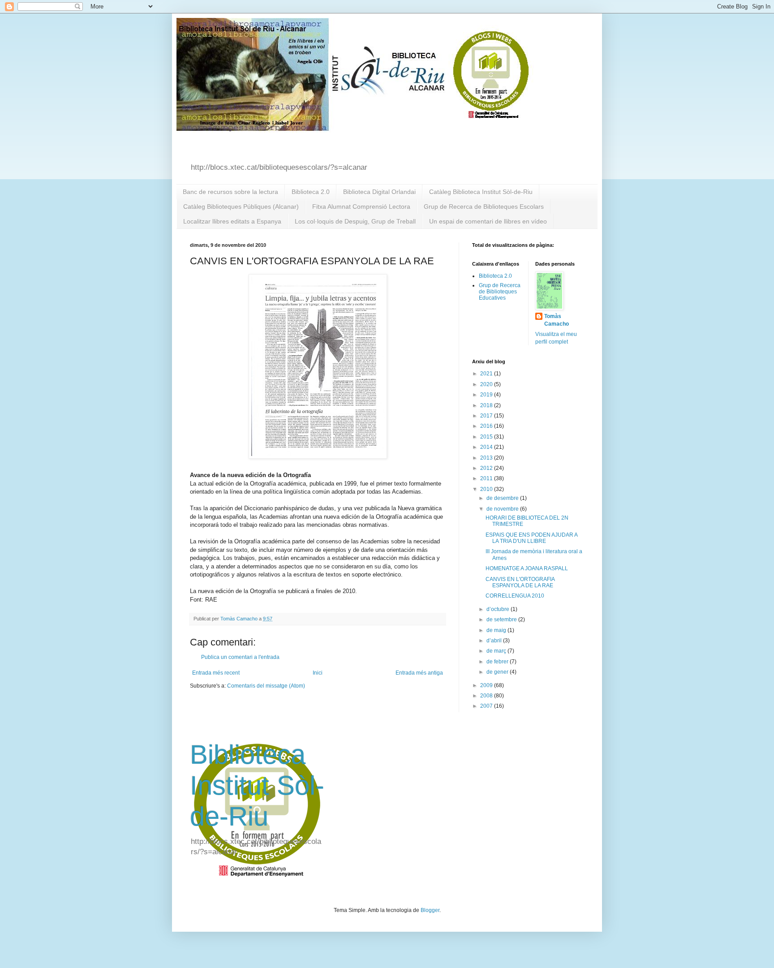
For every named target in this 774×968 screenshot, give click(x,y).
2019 (487, 395)
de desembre (503, 498)
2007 (487, 706)
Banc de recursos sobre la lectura (230, 191)
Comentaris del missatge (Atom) (266, 686)
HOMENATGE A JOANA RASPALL (527, 568)
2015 (487, 437)
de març (496, 651)
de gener (498, 672)
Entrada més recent (216, 673)
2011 (487, 478)
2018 (487, 405)
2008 (487, 696)
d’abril (494, 640)
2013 (487, 458)
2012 (487, 468)
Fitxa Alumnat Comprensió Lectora (361, 206)
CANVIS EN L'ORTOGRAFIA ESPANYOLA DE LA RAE (520, 582)
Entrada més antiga (419, 673)
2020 (487, 384)
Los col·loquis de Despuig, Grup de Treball (355, 221)
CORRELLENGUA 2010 (515, 596)
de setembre (502, 619)
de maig (496, 630)
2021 (487, 373)
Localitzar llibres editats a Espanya (232, 221)
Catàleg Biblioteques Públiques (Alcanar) (241, 206)
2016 (487, 426)
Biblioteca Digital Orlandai (379, 191)
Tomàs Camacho (556, 320)
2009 (487, 685)
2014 (487, 447)
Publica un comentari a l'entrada (240, 657)
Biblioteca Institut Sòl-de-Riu (257, 785)
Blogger (430, 910)
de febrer (498, 661)
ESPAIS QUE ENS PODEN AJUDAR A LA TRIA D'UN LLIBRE (531, 538)
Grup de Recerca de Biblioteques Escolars (484, 206)
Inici (317, 673)
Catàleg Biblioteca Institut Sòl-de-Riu (481, 191)
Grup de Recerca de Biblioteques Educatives (499, 291)
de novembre (503, 509)
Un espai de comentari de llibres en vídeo (488, 221)
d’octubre (498, 609)
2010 (487, 489)
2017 (487, 416)
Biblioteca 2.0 (311, 191)
